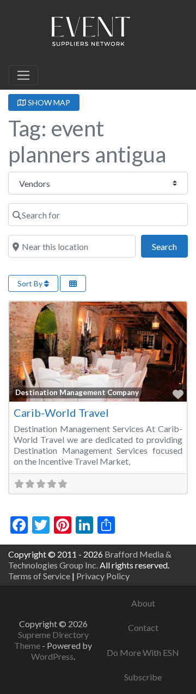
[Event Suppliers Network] (90, 33)
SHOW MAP (48, 102)
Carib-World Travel (61, 412)
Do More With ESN (143, 652)
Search (170, 246)
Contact (143, 627)
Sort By (30, 283)
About (143, 603)
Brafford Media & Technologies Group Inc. (89, 559)
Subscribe (143, 677)
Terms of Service (39, 576)
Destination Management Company (77, 392)
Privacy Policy (103, 576)
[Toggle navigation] (23, 75)
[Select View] (73, 283)
